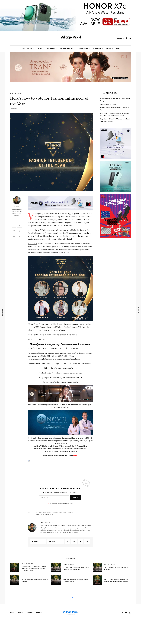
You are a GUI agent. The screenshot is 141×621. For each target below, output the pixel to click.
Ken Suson (55, 512)
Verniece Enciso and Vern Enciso (44, 514)
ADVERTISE (30, 612)
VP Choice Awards (16, 93)
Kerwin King (62, 512)
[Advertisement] (115, 275)
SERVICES (20, 612)
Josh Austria (16, 206)
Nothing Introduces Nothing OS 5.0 (110, 104)
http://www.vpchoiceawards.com (64, 368)
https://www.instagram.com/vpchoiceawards (64, 377)
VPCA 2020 (32, 244)
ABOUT (12, 612)
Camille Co (39, 512)
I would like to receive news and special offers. (61, 503)
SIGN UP (75, 498)
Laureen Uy (71, 512)
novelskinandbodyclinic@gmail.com (51, 441)
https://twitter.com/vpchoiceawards (64, 382)
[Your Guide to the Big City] (70, 38)
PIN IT (61, 203)
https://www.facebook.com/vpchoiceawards (64, 373)
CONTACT (39, 612)
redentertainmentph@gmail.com (41, 359)
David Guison (46, 512)
